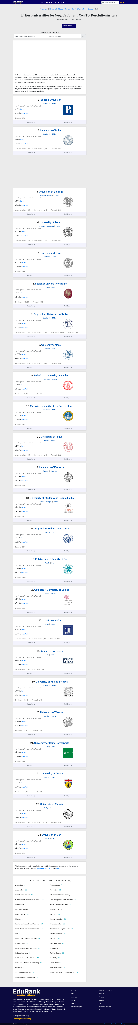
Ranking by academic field (50, 32)
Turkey (101, 1003)
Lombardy (74, 997)
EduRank (78, 19)
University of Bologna (49, 191)
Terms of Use (108, 1024)
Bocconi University (49, 99)
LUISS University (50, 620)
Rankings (67, 122)
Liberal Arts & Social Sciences (59, 9)
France (101, 994)
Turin (58, 868)
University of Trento (49, 222)
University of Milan (50, 130)
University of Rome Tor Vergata (49, 742)
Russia (101, 1010)
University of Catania (49, 804)
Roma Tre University (50, 650)
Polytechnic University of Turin (50, 528)
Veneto (73, 1003)
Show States (67, 25)
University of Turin (49, 252)
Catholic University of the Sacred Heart (49, 406)
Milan (39, 868)
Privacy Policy (120, 1024)
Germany (102, 997)
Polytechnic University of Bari (49, 559)
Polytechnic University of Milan (49, 314)
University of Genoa (50, 773)
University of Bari (49, 834)
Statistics (30, 122)
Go (83, 36)
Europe (90, 9)
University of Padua (49, 436)
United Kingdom (105, 1007)
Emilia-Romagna (76, 1007)
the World (24, 113)
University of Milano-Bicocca (50, 681)
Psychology (44, 9)
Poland (101, 1000)
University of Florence (49, 467)
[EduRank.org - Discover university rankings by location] (18, 2)
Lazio (72, 994)
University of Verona (49, 712)
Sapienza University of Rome (50, 283)
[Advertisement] (30, 58)
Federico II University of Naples (49, 375)
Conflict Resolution (78, 9)
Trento (50, 868)
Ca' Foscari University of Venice (49, 589)
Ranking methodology (22, 1018)
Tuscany (73, 1000)
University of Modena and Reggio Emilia (50, 497)
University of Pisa (50, 344)
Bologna (44, 868)
